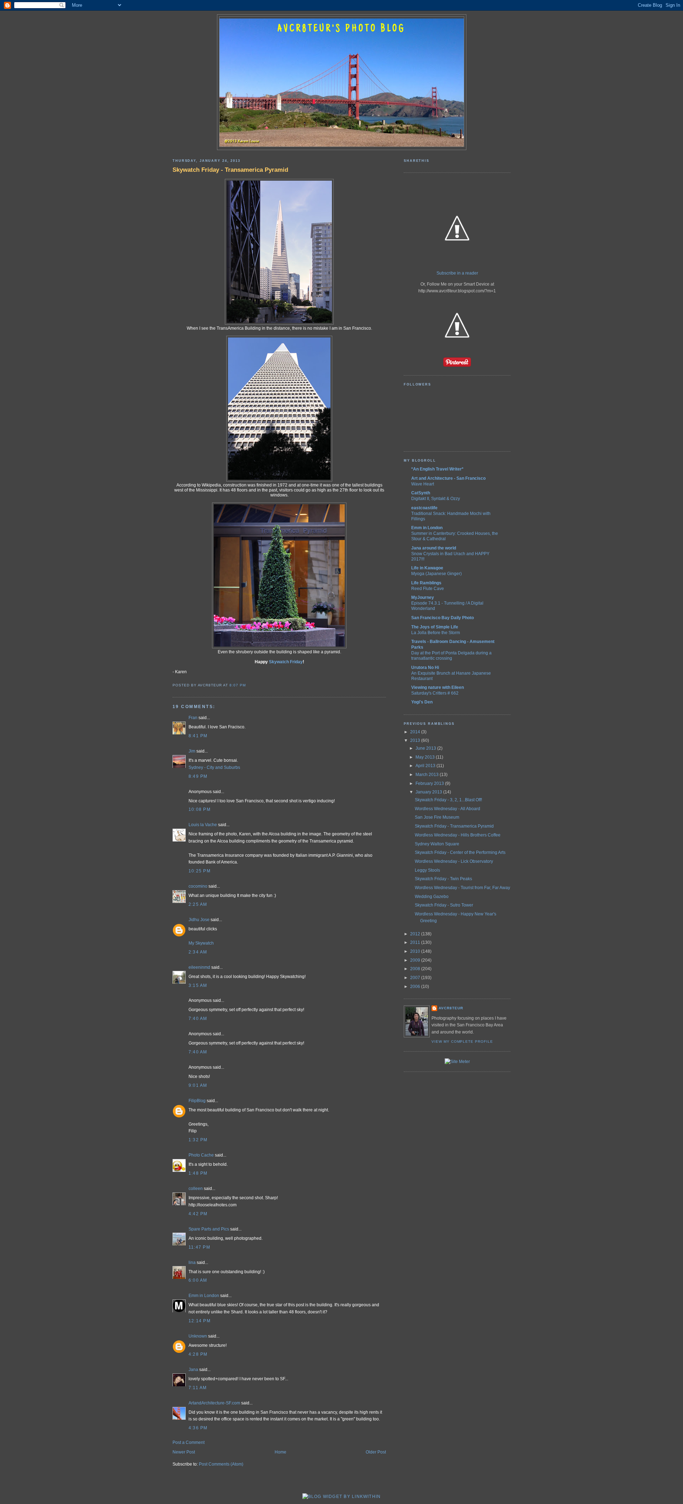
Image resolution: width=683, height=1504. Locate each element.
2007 (415, 977)
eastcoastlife (424, 507)
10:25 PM (200, 870)
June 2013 (426, 748)
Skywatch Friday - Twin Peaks (443, 878)
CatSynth (420, 492)
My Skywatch (201, 943)
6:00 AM (198, 1280)
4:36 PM (198, 1427)
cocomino (198, 886)
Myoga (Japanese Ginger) (436, 573)
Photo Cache (201, 1155)
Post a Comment (189, 1442)
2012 (415, 933)
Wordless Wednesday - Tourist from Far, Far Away (462, 887)
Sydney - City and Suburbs (214, 767)
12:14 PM (200, 1320)
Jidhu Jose (199, 919)
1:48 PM (198, 1173)
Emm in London (204, 1295)
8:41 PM (198, 735)
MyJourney (422, 597)
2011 (415, 942)
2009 (415, 960)
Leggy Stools (427, 870)
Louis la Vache (203, 824)
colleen (196, 1188)
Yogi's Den (422, 702)
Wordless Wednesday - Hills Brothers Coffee (458, 835)
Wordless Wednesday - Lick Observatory (454, 861)
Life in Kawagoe (427, 567)
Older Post (376, 1452)
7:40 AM (198, 1018)
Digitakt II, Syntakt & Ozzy (435, 498)
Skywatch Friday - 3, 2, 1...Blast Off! (448, 799)
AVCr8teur (451, 1008)
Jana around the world (433, 548)
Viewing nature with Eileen (437, 687)
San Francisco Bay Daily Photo (442, 617)
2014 (415, 731)
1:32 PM (198, 1139)
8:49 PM (198, 776)
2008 (415, 968)
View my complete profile (462, 1041)
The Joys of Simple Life (434, 627)
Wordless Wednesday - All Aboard (447, 808)
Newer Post (184, 1452)
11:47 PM (199, 1247)
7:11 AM (198, 1387)
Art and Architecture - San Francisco (448, 478)
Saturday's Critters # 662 (435, 693)
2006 (415, 986)
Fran (193, 717)
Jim (192, 751)
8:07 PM (237, 685)
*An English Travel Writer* (437, 469)
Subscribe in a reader (457, 273)
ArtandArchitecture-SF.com (214, 1403)
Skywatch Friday (286, 661)
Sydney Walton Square (437, 843)
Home (280, 1452)
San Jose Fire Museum (437, 817)
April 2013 (425, 765)
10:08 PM (200, 809)
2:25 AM (198, 904)
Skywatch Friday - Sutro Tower (444, 905)
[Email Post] (248, 685)
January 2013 (429, 792)
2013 (415, 740)
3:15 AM (198, 985)
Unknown (198, 1336)
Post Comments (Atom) (221, 1464)
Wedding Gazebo (432, 896)
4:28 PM (198, 1354)
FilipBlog (197, 1100)
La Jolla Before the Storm (435, 632)
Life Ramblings (426, 582)
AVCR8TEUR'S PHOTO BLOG (341, 29)
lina (192, 1262)
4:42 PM (198, 1213)
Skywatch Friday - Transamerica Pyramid (230, 169)
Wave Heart (422, 484)
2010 (415, 951)
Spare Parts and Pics (209, 1229)
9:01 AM (198, 1085)
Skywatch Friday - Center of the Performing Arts (460, 852)
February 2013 (430, 783)
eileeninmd (199, 967)
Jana (193, 1369)
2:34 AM (198, 952)
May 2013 (425, 757)
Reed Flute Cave (427, 588)
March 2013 (427, 774)
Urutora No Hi (425, 667)
